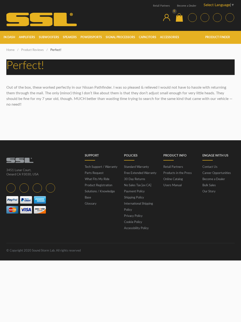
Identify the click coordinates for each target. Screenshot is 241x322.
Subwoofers (49, 37)
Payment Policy (134, 191)
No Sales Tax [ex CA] (137, 185)
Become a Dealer (186, 5)
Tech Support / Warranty (101, 167)
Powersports (91, 37)
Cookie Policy (133, 222)
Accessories (169, 37)
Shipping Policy (134, 197)
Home (10, 50)
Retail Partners (161, 5)
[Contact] (154, 17)
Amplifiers (27, 37)
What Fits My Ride (97, 179)
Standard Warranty (136, 167)
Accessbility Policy (136, 228)
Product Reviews (32, 50)
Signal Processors (120, 37)
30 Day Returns (134, 179)
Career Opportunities (216, 173)
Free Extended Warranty (140, 173)
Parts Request (94, 173)
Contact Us (209, 167)
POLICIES (130, 155)
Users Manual (172, 185)
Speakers (70, 37)
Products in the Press (177, 173)
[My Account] (167, 17)
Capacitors (147, 37)
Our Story (209, 191)
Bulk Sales (209, 185)
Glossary (90, 203)
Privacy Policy (133, 216)
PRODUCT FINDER (218, 37)
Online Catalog (173, 179)
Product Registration (98, 185)
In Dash (9, 37)
